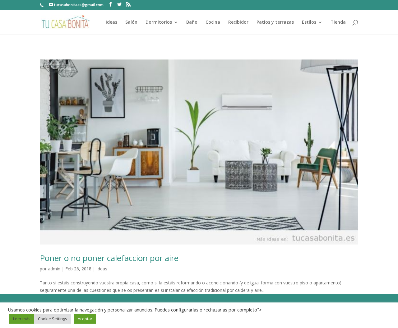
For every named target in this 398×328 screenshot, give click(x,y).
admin (54, 269)
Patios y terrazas (275, 22)
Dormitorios (159, 22)
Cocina (213, 22)
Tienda (338, 22)
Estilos (309, 22)
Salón (131, 22)
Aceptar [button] (85, 318)
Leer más (21, 318)
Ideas (111, 22)
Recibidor (238, 22)
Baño (191, 22)
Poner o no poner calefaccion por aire (109, 258)
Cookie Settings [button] (52, 318)
